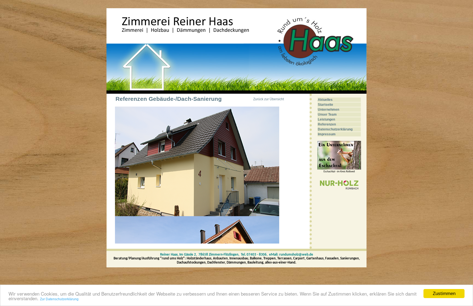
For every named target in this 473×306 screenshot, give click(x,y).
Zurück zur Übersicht (268, 99)
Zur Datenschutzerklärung (59, 299)
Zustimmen (444, 293)
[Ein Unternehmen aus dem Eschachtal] (339, 168)
